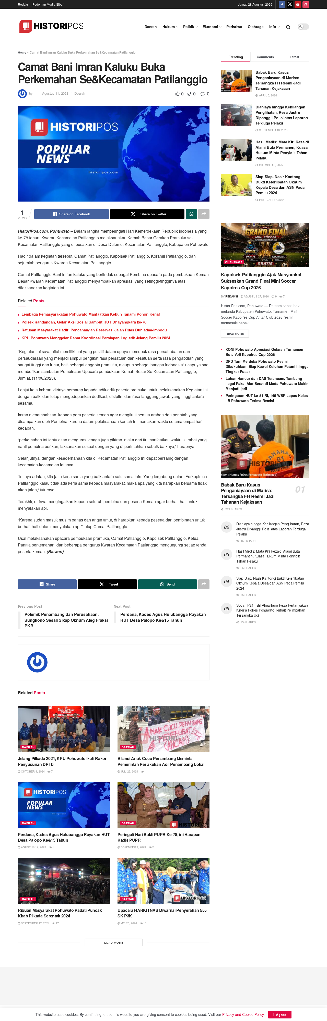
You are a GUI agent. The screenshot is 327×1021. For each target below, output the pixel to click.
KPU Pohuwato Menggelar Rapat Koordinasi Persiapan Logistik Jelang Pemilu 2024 (95, 338)
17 (57, 923)
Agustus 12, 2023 (33, 847)
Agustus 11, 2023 (55, 93)
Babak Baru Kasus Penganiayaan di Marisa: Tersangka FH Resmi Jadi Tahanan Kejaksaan (278, 80)
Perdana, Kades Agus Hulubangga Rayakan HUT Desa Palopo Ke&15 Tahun (64, 837)
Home (22, 52)
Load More (113, 942)
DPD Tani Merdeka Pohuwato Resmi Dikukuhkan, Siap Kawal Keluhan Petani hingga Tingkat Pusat (267, 366)
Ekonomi (210, 26)
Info (272, 26)
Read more (235, 333)
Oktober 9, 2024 (32, 771)
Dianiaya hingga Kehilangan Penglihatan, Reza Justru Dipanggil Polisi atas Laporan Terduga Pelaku (281, 115)
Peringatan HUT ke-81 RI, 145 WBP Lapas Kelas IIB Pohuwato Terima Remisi (267, 398)
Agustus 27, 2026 (256, 296)
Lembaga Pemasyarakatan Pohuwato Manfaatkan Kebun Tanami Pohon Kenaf (90, 314)
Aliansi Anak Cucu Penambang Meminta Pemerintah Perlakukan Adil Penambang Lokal (161, 761)
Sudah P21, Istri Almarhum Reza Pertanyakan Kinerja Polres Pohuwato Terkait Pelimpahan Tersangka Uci (272, 610)
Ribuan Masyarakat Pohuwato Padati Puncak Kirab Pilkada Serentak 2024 (60, 913)
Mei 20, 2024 (128, 923)
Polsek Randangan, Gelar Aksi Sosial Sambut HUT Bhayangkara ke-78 (83, 322)
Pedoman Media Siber (48, 4)
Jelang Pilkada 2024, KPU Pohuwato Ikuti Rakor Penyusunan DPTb (62, 761)
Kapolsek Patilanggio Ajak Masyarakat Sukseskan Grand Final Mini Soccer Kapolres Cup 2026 (261, 281)
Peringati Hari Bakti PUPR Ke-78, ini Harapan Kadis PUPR (159, 837)
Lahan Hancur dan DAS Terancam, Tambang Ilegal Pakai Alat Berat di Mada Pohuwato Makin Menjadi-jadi (267, 383)
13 (144, 923)
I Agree (279, 1014)
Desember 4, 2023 (133, 847)
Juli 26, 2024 (129, 771)
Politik (188, 26)
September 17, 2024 (34, 923)
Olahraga (256, 26)
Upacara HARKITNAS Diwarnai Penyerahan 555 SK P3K (162, 913)
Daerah (151, 26)
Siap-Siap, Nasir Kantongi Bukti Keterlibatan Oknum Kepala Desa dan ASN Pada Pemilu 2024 (280, 184)
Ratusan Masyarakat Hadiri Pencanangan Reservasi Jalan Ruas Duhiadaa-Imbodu (94, 330)
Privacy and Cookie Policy (243, 1014)
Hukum (168, 26)
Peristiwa (234, 26)
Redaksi (23, 4)
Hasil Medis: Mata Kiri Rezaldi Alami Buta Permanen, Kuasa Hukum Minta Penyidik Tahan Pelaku (282, 150)
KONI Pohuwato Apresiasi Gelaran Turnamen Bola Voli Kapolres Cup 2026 (264, 352)
